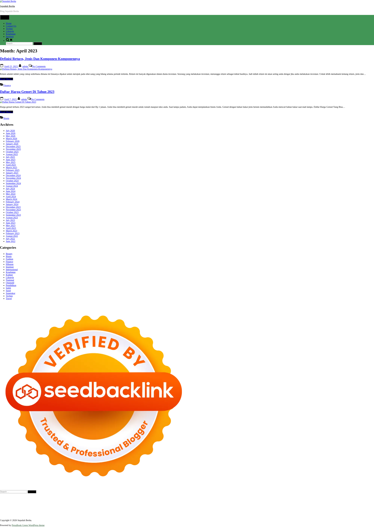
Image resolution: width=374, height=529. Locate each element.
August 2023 (12, 217)
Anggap (333, 512)
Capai (359, 512)
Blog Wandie (219, 510)
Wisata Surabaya (283, 507)
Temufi (344, 502)
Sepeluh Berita (252, 515)
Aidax (299, 499)
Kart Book (213, 502)
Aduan (296, 512)
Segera (118, 515)
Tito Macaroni (242, 507)
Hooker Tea (334, 502)
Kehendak (133, 515)
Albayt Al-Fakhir (319, 497)
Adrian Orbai (256, 502)
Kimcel (60, 497)
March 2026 (11, 138)
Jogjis (192, 499)
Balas (204, 512)
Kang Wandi (147, 510)
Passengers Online (286, 497)
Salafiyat (42, 499)
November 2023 (13, 209)
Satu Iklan (353, 510)
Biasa (254, 512)
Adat (131, 512)
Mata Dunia (307, 507)
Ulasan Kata (24, 515)
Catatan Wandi (133, 510)
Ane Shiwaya (10, 505)
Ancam (168, 512)
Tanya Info (281, 515)
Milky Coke (336, 505)
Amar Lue (364, 502)
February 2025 (12, 170)
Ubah (2, 515)
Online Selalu (6, 512)
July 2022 (10, 238)
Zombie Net (37, 502)
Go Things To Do (227, 507)
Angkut (175, 512)
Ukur (15, 515)
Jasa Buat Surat (338, 499)
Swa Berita (110, 499)
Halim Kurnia (47, 512)
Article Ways (149, 505)
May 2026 (10, 136)
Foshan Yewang (177, 497)
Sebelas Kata (364, 510)
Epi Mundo (18, 499)
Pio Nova (75, 505)
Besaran (73, 515)
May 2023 (10, 225)
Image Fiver (51, 497)
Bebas (238, 512)
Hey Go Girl (91, 497)
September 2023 (13, 215)
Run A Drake (96, 507)
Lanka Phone (71, 497)
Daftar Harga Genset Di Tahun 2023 (27, 92)
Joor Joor (113, 505)
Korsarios (213, 505)
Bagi (193, 512)
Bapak (47, 515)
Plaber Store (191, 497)
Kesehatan (10, 34)
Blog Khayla (188, 510)
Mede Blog (34, 505)
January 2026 (12, 144)
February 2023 (12, 233)
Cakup (289, 512)
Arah (188, 512)
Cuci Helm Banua (106, 510)
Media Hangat (293, 515)
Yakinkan (110, 515)
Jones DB (270, 507)
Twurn (10, 499)
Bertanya (102, 512)
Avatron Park (344, 497)
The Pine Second (282, 502)
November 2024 (13, 178)
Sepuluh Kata (187, 515)
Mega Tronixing (297, 502)
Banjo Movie (109, 507)
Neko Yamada (163, 497)
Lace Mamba (104, 497)
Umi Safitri (60, 512)
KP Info (292, 499)
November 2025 (13, 149)
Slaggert (245, 499)
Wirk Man (362, 507)
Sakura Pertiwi (34, 512)
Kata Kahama (31, 499)
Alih (146, 512)
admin (25, 66)
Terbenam (230, 512)
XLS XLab (17, 507)
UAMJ (8, 507)
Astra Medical (290, 505)
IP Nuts (314, 505)
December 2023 (13, 207)
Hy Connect (308, 499)
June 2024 (10, 191)
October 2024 (12, 180)
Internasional (12, 269)
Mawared (203, 505)
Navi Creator (31, 510)
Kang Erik (336, 507)
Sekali (125, 515)
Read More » (6, 79)
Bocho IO (120, 507)
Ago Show (142, 502)
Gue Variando (359, 505)
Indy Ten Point (264, 505)
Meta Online (152, 499)
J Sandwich (182, 507)
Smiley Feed (243, 502)
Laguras (198, 502)
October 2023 (12, 212)
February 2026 (12, 141)
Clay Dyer (130, 507)
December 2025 (13, 146)
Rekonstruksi (131, 502)
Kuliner (9, 275)
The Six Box (277, 505)
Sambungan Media (157, 515)
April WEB (217, 499)
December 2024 (13, 175)
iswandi (52, 510)
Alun (140, 512)
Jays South (200, 499)
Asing (182, 512)
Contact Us (11, 26)
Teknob (317, 507)
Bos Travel (296, 507)
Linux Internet (194, 507)
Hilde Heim (252, 497)
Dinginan (54, 515)
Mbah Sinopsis (182, 499)
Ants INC (272, 497)
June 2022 (10, 241)
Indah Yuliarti (72, 512)
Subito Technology (135, 497)
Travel (9, 298)
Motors (3, 497)
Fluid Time (58, 505)
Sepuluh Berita (7, 6)
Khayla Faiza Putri (80, 510)
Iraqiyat (67, 505)
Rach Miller (188, 502)
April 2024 (11, 196)
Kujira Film (353, 502)
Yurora (143, 499)
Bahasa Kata (306, 515)
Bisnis (6, 118)
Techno (9, 28)
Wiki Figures (150, 497)
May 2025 (10, 162)
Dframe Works (239, 497)
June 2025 (10, 159)
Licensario (252, 505)
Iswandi (93, 510)
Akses (326, 512)
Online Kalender (174, 505)
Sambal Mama (269, 499)
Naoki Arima (170, 507)
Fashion (9, 259)
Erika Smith (268, 502)
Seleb (8, 288)
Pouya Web (22, 505)
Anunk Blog (13, 497)
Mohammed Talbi (100, 505)
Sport (8, 290)
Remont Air (158, 507)
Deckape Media (69, 507)
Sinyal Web (293, 510)
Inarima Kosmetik (238, 505)
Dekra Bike (160, 505)
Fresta (208, 499)
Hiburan (9, 264)
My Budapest (83, 507)
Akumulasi (159, 512)
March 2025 (11, 167)
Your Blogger (341, 510)
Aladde (237, 499)
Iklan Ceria (51, 499)
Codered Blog (46, 505)
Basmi (199, 512)
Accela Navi (226, 497)
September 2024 (13, 183)
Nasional (10, 280)
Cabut (275, 512)
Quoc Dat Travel (303, 497)
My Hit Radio (255, 499)
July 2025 (10, 157)
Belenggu (246, 512)
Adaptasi (124, 512)
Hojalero (66, 502)
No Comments (39, 66)
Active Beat (42, 507)
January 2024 (12, 204)
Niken (8, 510)
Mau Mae (346, 507)
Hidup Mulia (154, 502)
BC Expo (138, 505)
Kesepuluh (143, 515)
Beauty (9, 253)
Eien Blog (90, 502)
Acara (117, 512)
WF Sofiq (105, 502)
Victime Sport (303, 505)
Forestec (140, 507)
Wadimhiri (263, 497)
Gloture (222, 502)
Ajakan (303, 512)
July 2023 (10, 220)
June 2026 (10, 133)
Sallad (98, 502)
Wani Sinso (228, 499)
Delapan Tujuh (38, 497)
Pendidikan (11, 285)
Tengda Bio (323, 502)
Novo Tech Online (52, 502)
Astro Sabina (356, 497)
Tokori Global (55, 507)
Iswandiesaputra (64, 510)
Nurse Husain (6, 502)
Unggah (366, 512)
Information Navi (257, 507)
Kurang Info (253, 510)
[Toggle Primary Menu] (4, 17)
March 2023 (11, 231)
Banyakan (64, 515)
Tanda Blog (239, 515)
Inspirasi (10, 36)
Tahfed (354, 507)
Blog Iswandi (176, 510)
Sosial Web (329, 510)
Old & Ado (347, 505)
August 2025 (12, 154)
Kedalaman (82, 515)
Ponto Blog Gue (125, 505)
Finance (7, 85)
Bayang (211, 512)
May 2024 (10, 194)
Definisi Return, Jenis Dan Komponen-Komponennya (40, 59)
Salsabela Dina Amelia (236, 510)
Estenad (317, 499)
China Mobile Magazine (171, 502)
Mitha (171, 499)
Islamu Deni (87, 499)
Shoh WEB (26, 502)
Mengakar (318, 512)
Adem (310, 512)
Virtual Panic (367, 499)
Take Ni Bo (214, 497)
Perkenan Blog (214, 515)
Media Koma (305, 510)
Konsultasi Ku (173, 515)
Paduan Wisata (20, 512)
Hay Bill (148, 507)
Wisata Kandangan (203, 510)
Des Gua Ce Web (210, 507)
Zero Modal (203, 497)
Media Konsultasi (267, 515)
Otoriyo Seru (324, 505)
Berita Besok (318, 510)
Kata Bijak (163, 499)
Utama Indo (282, 499)
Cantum (282, 512)
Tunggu (9, 515)
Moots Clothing (353, 499)
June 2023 (10, 223)
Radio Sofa (43, 510)
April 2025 (11, 165)
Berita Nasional (280, 510)
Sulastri (16, 502)
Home (9, 23)
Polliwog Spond (118, 497)
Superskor (10, 293)
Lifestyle (10, 31)
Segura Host (311, 502)
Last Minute (223, 505)
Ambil (151, 512)
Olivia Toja (121, 499)
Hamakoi (326, 499)
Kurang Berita (265, 510)
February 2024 (12, 202)
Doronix (81, 497)
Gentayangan (37, 515)
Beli (217, 512)
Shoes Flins (86, 505)
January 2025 (12, 173)
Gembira (101, 515)
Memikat (93, 515)
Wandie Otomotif (161, 510)
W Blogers (62, 499)
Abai (136, 512)
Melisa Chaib (133, 499)
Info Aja (82, 512)
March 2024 (11, 199)
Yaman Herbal (30, 507)
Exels (205, 502)
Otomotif (10, 282)
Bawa (222, 512)
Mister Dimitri (117, 502)
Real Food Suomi (191, 505)
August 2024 (12, 186)
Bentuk (260, 512)
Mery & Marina (77, 502)
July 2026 (10, 130)
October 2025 (12, 151)
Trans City (326, 507)
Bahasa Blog (227, 515)
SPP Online (231, 502)
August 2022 (12, 236)
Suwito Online (18, 510)
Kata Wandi (120, 510)
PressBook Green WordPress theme (28, 525)
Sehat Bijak (92, 512)
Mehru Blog (98, 499)
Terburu (268, 512)
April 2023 (11, 228)
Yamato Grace (74, 499)
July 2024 (10, 188)
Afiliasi (110, 512)
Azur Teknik (25, 497)
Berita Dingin (200, 515)
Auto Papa (332, 497)
